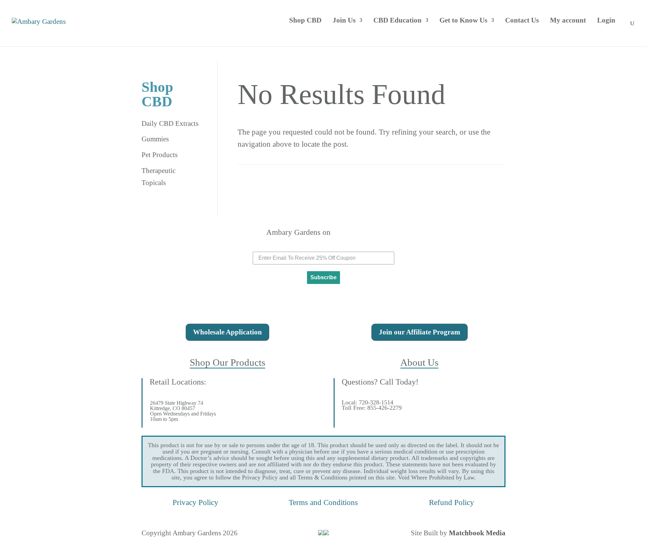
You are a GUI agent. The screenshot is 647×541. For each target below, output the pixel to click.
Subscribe (323, 277)
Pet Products (160, 155)
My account (568, 20)
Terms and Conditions (323, 502)
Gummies (155, 139)
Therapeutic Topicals (159, 177)
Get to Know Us (463, 20)
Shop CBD (305, 20)
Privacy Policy (195, 502)
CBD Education (397, 20)
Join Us (344, 20)
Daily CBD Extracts (170, 123)
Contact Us (522, 20)
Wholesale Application (227, 332)
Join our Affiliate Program (419, 332)
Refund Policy (451, 502)
